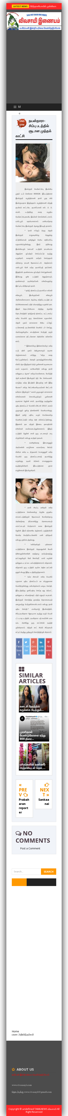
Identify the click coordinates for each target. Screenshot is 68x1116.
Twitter (26, 648)
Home (15, 1031)
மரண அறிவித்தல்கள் (23, 1034)
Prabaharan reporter (24, 806)
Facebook (19, 650)
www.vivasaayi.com (22, 1085)
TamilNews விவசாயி (45, 1109)
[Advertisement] (34, 68)
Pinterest (48, 650)
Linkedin (41, 648)
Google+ (33, 648)
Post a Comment (30, 848)
